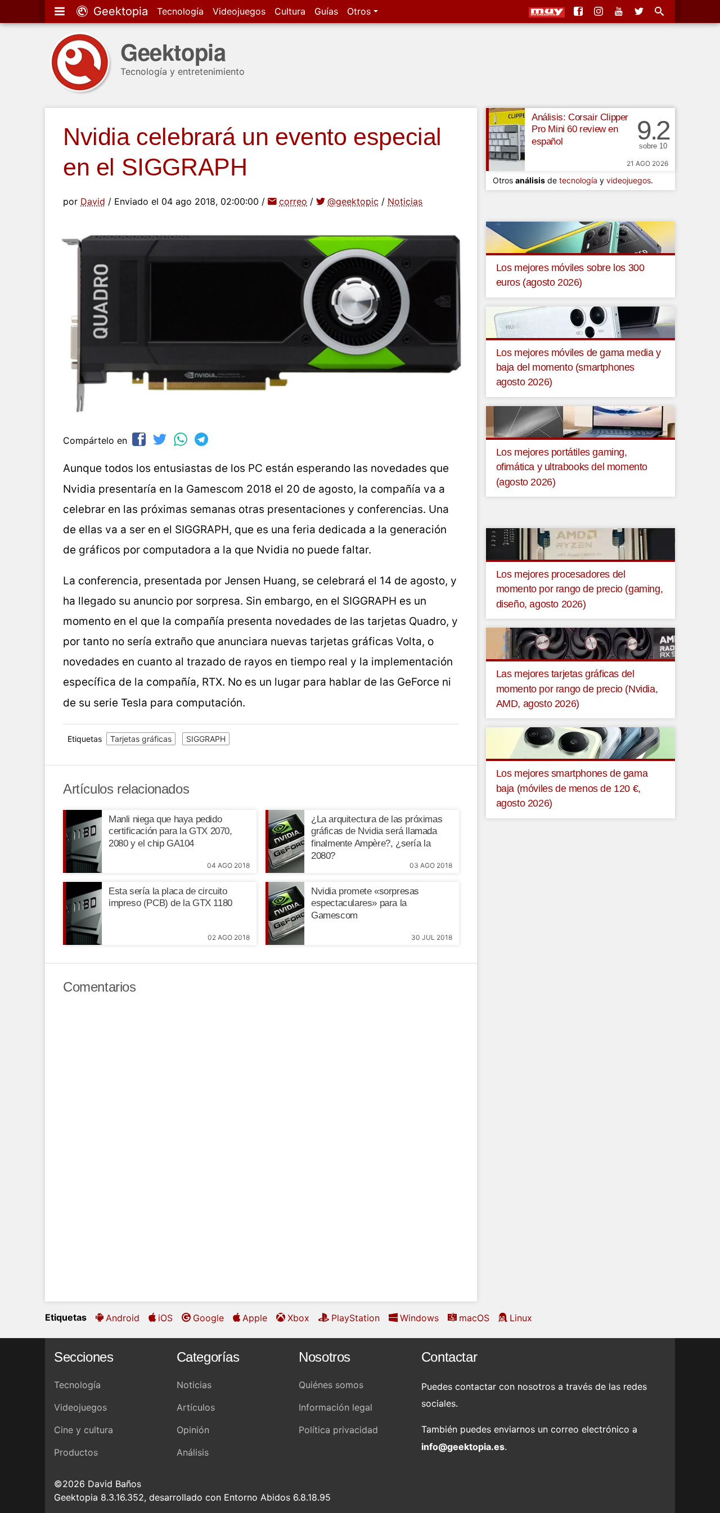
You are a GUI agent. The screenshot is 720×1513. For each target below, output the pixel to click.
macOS (474, 1317)
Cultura (289, 11)
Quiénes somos (331, 1384)
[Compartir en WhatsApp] (182, 439)
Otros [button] (360, 11)
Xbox (298, 1317)
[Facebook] (579, 11)
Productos (76, 1452)
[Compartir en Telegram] (202, 439)
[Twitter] (640, 11)
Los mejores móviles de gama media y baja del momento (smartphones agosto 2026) (578, 367)
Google (208, 1317)
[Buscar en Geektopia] (660, 11)
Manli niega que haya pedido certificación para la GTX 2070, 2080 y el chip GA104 (170, 831)
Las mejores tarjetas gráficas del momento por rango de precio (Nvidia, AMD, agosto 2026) (577, 688)
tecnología (578, 180)
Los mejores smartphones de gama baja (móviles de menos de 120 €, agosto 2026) (572, 788)
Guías (326, 11)
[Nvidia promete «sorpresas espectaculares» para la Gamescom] (285, 913)
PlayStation (355, 1317)
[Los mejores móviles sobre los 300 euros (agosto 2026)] (580, 236)
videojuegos (628, 180)
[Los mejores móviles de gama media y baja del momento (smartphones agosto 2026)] (580, 321)
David (92, 201)
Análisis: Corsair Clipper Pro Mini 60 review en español (580, 129)
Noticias (405, 201)
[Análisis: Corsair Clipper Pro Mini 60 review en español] (505, 139)
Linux (521, 1317)
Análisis (193, 1452)
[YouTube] (620, 11)
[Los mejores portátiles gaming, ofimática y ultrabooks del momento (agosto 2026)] (580, 420)
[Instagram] (600, 11)
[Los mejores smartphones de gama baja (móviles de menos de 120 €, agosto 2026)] (580, 742)
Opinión (193, 1429)
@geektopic (353, 201)
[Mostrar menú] (61, 11)
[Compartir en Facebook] (140, 439)
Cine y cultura (83, 1429)
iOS (165, 1317)
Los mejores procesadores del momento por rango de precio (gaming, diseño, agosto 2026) (579, 589)
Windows (419, 1317)
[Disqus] (261, 1148)
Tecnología (180, 11)
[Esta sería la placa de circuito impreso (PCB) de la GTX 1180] (82, 913)
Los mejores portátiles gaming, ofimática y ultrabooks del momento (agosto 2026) (571, 467)
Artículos (196, 1407)
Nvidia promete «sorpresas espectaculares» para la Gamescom (365, 903)
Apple (254, 1317)
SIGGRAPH (206, 739)
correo (293, 201)
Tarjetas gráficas (141, 739)
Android (123, 1317)
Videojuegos (239, 11)
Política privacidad (338, 1429)
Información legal (335, 1407)
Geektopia (119, 11)
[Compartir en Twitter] (161, 439)
